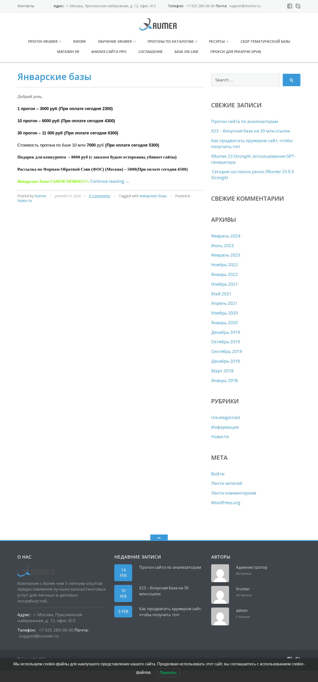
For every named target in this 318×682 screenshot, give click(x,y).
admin (241, 610)
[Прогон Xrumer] (159, 24)
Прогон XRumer (43, 41)
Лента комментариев (233, 493)
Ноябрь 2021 (224, 284)
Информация (225, 427)
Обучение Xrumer (115, 41)
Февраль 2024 (225, 236)
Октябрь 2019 (225, 341)
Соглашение (150, 51)
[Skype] (298, 6)
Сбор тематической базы (265, 41)
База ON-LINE (187, 51)
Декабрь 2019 (225, 332)
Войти (218, 474)
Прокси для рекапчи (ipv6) (235, 51)
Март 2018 (222, 371)
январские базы (153, 195)
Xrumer (40, 195)
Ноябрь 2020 (224, 313)
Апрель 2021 (224, 303)
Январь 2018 (224, 380)
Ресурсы (217, 41)
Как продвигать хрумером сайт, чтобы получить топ (170, 611)
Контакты (25, 5)
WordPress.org (225, 502)
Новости (24, 200)
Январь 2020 (224, 322)
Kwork (79, 41)
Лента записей (226, 483)
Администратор (251, 567)
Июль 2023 (222, 245)
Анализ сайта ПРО (108, 51)
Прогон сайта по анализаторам (244, 121)
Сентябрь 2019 (226, 351)
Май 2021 (221, 294)
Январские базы (54, 77)
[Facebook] (289, 6)
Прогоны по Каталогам (171, 41)
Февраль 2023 (225, 255)
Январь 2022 (224, 274)
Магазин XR (68, 51)
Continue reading (109, 181)
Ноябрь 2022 (224, 264)
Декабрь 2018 (225, 361)
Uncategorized (225, 417)
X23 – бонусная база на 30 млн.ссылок (250, 131)
